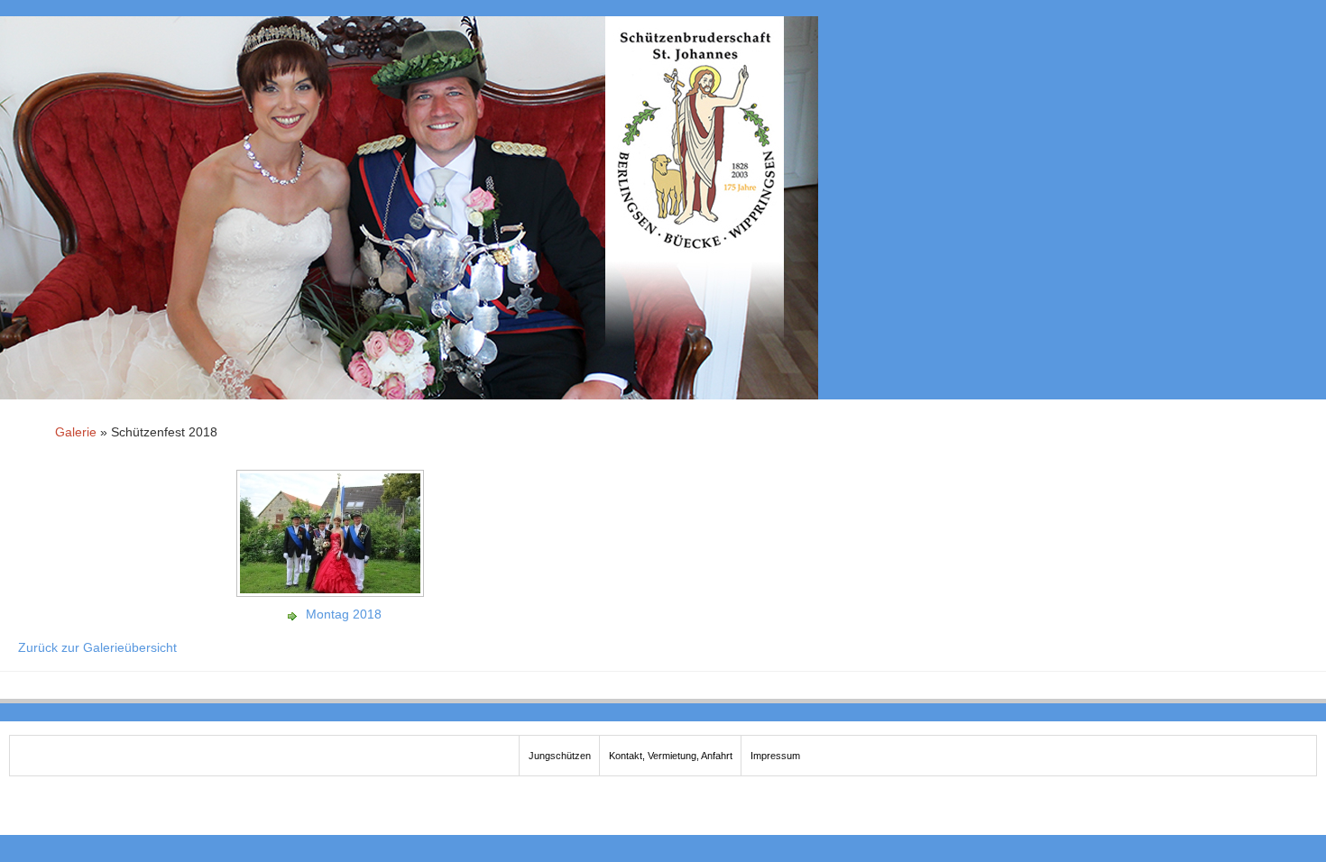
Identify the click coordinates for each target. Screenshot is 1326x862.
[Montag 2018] (332, 590)
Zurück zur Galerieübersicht (97, 647)
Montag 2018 (344, 614)
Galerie (76, 432)
